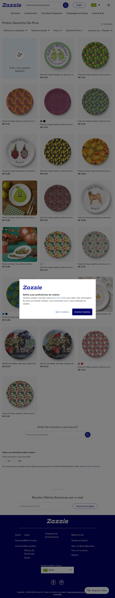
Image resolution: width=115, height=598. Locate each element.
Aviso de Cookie (59, 298)
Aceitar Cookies (82, 312)
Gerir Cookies (62, 312)
